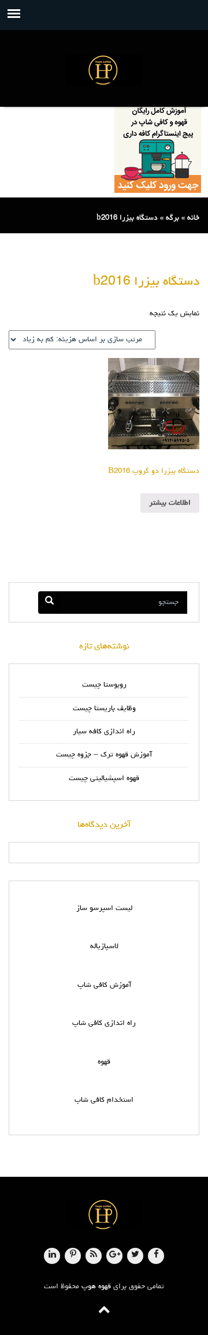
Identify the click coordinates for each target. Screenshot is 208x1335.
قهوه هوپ (96, 1286)
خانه (193, 218)
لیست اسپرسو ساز (104, 908)
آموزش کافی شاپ (104, 985)
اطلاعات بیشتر (170, 503)
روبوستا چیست (104, 685)
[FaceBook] (156, 1256)
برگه (172, 218)
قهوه (104, 1062)
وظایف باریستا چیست (104, 708)
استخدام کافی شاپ (104, 1100)
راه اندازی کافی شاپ (104, 1023)
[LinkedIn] (52, 1256)
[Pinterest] (73, 1256)
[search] (49, 602)
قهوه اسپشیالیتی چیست (104, 778)
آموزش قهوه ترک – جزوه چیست (104, 755)
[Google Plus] (114, 1256)
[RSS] (94, 1256)
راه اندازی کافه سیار (104, 732)
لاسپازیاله (104, 946)
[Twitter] (135, 1256)
